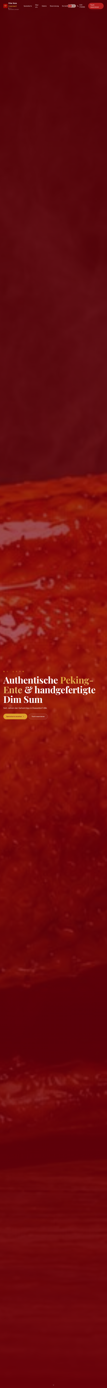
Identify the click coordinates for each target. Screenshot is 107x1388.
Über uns (36, 6)
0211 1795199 (82, 6)
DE (70, 6)
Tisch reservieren (94, 6)
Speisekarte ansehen (14, 716)
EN (74, 6)
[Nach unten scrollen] (53, 1384)
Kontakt (65, 6)
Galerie (44, 6)
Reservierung (54, 6)
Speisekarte (28, 6)
